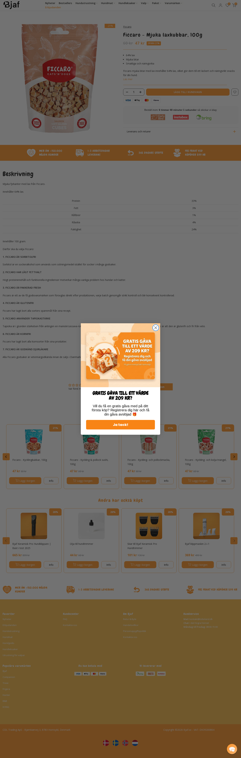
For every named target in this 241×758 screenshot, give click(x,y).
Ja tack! (120, 424)
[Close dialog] (156, 328)
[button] (232, 749)
